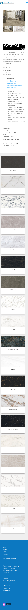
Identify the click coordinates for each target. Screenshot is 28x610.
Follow (8, 604)
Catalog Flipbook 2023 (12, 80)
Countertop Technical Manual (14, 85)
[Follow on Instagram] (4, 604)
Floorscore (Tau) (11, 89)
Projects (5, 549)
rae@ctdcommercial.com (9, 583)
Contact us (5, 554)
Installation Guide (11, 83)
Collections (5, 551)
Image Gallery (6, 553)
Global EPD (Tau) (11, 87)
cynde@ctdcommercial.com (10, 570)
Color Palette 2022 (11, 82)
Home (4, 547)
